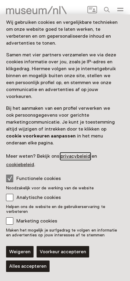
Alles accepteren (28, 266)
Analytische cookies (38, 197)
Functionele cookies (38, 178)
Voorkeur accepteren (63, 251)
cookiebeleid (20, 164)
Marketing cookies (36, 221)
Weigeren (20, 251)
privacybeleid (75, 156)
